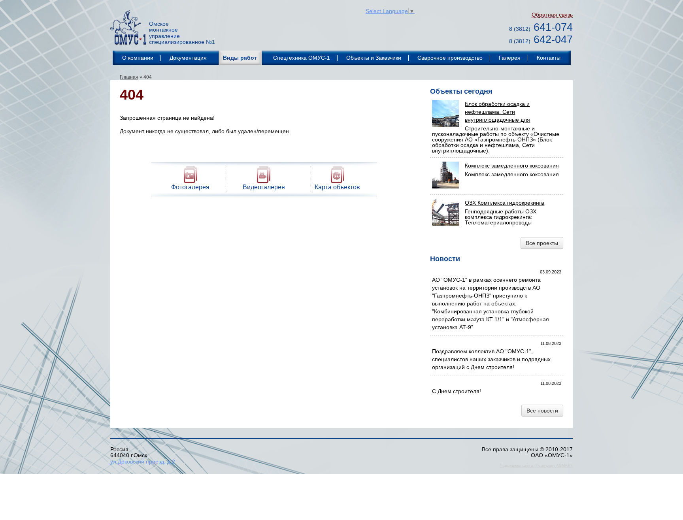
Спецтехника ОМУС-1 (301, 58)
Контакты (548, 58)
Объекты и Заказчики (373, 58)
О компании (137, 58)
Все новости (542, 410)
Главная (129, 77)
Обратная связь (552, 15)
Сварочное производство (450, 58)
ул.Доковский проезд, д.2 (142, 461)
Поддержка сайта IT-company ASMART (536, 465)
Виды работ (240, 58)
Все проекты (542, 243)
